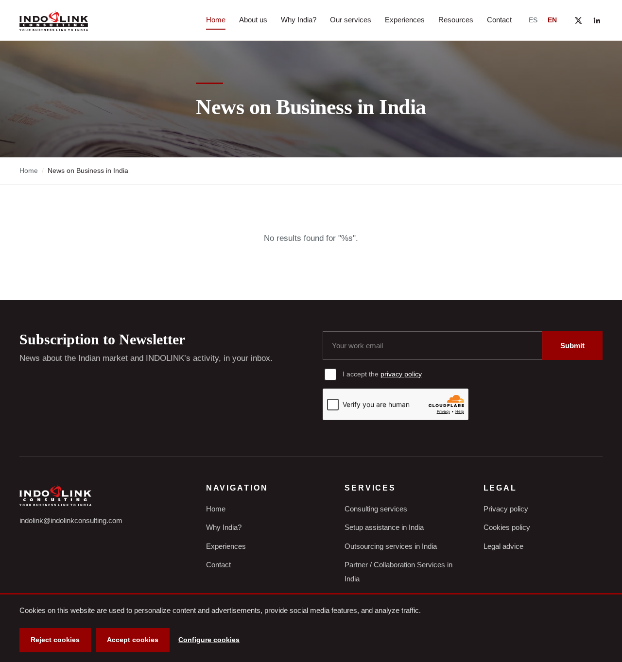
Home (215, 20)
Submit (572, 345)
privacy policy (401, 374)
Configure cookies (209, 640)
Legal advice (503, 546)
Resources (455, 20)
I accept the (382, 374)
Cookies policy (507, 527)
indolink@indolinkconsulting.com (70, 520)
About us (253, 20)
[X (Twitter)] (578, 20)
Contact (499, 20)
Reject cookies (55, 640)
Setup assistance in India (384, 527)
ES (533, 20)
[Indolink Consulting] (53, 20)
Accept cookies (132, 640)
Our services (350, 20)
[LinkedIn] (597, 20)
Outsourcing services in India (391, 546)
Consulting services (376, 509)
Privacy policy (506, 509)
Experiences (405, 20)
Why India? (298, 20)
